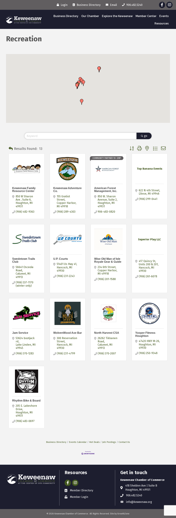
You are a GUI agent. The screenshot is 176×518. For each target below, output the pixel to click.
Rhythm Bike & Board (26, 400)
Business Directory (65, 16)
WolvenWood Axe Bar (67, 332)
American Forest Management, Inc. (105, 190)
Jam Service (20, 332)
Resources (162, 23)
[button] (82, 102)
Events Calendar (78, 442)
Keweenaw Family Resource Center (24, 190)
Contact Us (124, 442)
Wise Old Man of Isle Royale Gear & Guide (107, 260)
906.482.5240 (134, 495)
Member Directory (81, 490)
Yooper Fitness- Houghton (145, 334)
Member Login (79, 497)
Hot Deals (94, 442)
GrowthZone (123, 513)
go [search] (145, 135)
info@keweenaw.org (139, 502)
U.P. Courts (60, 258)
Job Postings (109, 442)
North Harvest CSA (106, 332)
